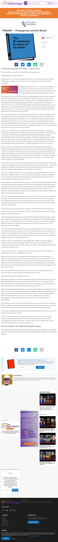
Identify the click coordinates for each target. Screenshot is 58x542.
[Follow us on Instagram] (10, 510)
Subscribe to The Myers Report (28, 501)
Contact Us (4, 519)
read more (38, 380)
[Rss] (14, 510)
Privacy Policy (5, 520)
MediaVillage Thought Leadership (44, 501)
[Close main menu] (55, 530)
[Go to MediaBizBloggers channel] (29, 23)
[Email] (35, 64)
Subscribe (40, 367)
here (20, 72)
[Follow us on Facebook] (3, 510)
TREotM (43, 46)
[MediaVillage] (13, 3)
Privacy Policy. (25, 535)
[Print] (41, 64)
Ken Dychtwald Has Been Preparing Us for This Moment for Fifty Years (47, 463)
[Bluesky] (22, 64)
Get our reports (33, 522)
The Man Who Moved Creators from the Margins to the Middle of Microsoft (47, 430)
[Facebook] (16, 64)
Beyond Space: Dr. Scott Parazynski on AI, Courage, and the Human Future (47, 446)
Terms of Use (5, 523)
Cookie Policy (5, 522)
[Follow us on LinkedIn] (7, 510)
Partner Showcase (6, 525)
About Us (4, 517)
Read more (14, 538)
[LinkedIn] (29, 64)
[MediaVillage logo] (11, 502)
